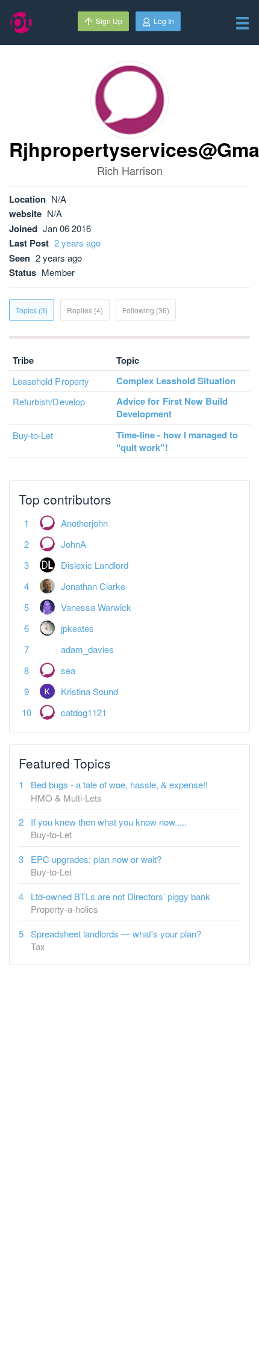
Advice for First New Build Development (172, 407)
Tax (38, 946)
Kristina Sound (89, 691)
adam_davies (87, 649)
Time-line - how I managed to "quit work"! (177, 441)
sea (68, 670)
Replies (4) (85, 310)
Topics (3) (32, 310)
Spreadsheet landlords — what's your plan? (116, 933)
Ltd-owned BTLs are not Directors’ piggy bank (120, 896)
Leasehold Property (51, 381)
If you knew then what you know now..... (109, 821)
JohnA (73, 544)
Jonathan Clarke (93, 586)
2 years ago (77, 242)
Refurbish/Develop (49, 401)
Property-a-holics (64, 909)
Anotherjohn (84, 523)
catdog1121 (84, 712)
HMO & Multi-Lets (66, 797)
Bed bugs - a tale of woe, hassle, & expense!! (119, 784)
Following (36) (145, 310)
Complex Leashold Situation (176, 380)
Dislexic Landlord (94, 565)
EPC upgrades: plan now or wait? (96, 859)
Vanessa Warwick (96, 607)
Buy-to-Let (33, 435)
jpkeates (77, 628)
